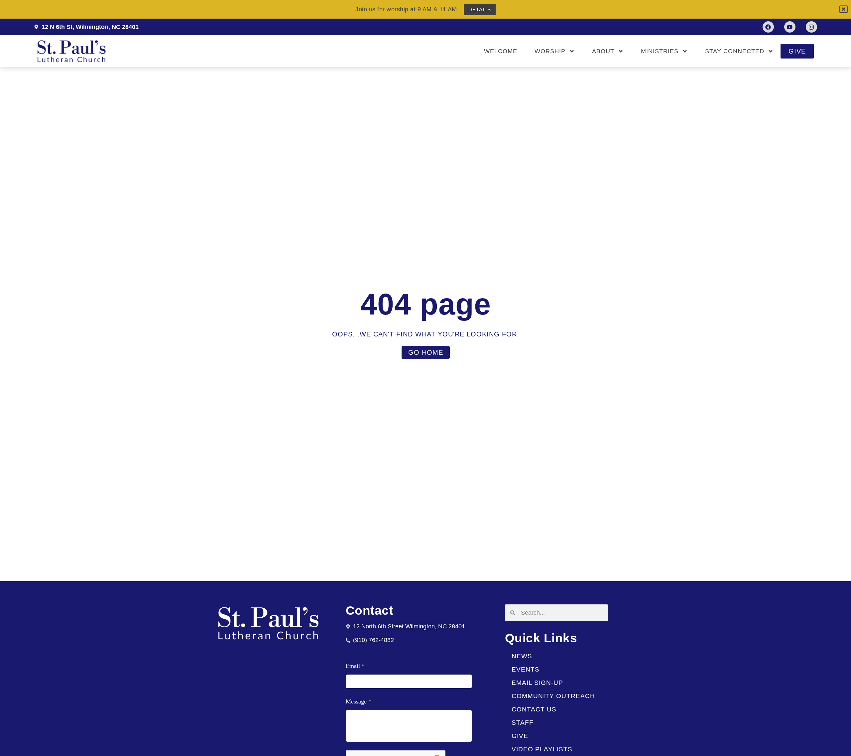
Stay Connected (734, 51)
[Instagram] (811, 27)
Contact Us (534, 709)
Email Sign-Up (537, 682)
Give (520, 735)
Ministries (659, 51)
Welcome (500, 51)
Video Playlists (542, 749)
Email (355, 666)
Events (526, 669)
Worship (550, 51)
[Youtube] (789, 27)
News (522, 656)
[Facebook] (768, 27)
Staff (523, 722)
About (603, 51)
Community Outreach (553, 696)
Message (358, 701)
